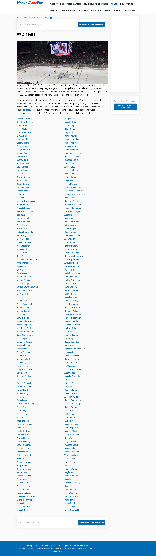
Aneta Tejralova (71, 428)
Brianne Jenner (23, 486)
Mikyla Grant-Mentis (25, 404)
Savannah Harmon (25, 424)
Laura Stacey (70, 410)
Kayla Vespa (69, 462)
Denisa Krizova (71, 143)
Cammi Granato (23, 400)
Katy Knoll (68, 132)
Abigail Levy (69, 167)
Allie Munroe (69, 242)
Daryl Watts (69, 472)
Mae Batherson (23, 174)
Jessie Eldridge (23, 345)
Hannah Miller (70, 218)
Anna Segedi (69, 373)
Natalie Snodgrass (72, 400)
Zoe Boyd (21, 215)
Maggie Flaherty (24, 359)
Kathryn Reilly (70, 328)
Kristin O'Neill (70, 283)
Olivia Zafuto (70, 500)
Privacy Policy (82, 546)
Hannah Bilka (22, 191)
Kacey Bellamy (23, 184)
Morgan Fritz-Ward (25, 369)
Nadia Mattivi (70, 198)
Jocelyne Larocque (72, 153)
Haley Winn (69, 486)
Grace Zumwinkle (72, 510)
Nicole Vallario (70, 448)
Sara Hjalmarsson (24, 445)
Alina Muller (69, 239)
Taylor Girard (22, 390)
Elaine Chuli (22, 266)
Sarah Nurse (69, 270)
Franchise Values (68, 10)
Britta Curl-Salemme (26, 290)
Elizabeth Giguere (24, 386)
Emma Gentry (22, 380)
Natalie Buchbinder (25, 232)
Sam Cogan (22, 273)
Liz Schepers (70, 366)
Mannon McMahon (72, 204)
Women (114, 4)
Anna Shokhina (70, 393)
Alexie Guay (22, 414)
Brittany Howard (24, 455)
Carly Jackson (23, 479)
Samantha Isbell (24, 476)
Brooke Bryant (23, 228)
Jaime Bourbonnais (25, 211)
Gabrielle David (23, 307)
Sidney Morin (70, 232)
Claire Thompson (71, 434)
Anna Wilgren (70, 479)
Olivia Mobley (70, 225)
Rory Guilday (22, 417)
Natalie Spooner (71, 407)
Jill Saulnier (69, 352)
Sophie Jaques (23, 483)
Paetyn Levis (70, 163)
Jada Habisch (23, 421)
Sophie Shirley (70, 390)
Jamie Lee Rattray (72, 325)
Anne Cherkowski (24, 263)
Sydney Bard (22, 160)
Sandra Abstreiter (24, 119)
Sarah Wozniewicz (72, 496)
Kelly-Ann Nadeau (72, 253)
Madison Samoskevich (74, 349)
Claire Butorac (23, 239)
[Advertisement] (125, 53)
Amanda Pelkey (71, 301)
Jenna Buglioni (23, 235)
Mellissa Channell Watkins (28, 259)
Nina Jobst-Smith (24, 489)
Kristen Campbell (24, 242)
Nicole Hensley (23, 441)
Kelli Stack (69, 414)
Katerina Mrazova (72, 235)
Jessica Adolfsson (25, 122)
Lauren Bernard (23, 187)
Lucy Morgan (70, 228)
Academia (84, 10)
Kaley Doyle (22, 338)
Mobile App (129, 10)
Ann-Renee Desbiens (26, 328)
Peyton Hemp (23, 438)
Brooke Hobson (23, 448)
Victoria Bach (22, 153)
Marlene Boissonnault (26, 201)
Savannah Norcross (73, 266)
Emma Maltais (70, 184)
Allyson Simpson (71, 397)
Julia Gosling (22, 393)
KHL (122, 4)
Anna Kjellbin (70, 122)
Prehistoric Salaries (70, 4)
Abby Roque (69, 338)
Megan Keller (22, 503)
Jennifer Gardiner (24, 376)
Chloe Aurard (22, 146)
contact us (27, 110)
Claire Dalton (22, 294)
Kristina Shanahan (72, 383)
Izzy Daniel (21, 297)
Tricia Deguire (23, 314)
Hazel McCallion (71, 201)
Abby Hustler (22, 465)
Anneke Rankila (71, 321)
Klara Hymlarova (24, 469)
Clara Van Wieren (71, 452)
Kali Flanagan (22, 362)
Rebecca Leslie (71, 160)
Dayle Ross (69, 345)
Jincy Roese (69, 331)
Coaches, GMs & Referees (96, 4)
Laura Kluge (69, 126)
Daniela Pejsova (71, 297)
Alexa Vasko (69, 458)
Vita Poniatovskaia (72, 314)
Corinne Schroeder (72, 369)
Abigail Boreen (23, 204)
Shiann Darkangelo (25, 304)
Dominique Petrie (72, 307)
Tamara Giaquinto (24, 383)
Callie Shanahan (71, 380)
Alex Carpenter (23, 246)
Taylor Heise (22, 434)
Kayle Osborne (70, 287)
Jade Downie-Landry (26, 335)
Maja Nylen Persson (73, 273)
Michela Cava (22, 253)
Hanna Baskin (23, 170)
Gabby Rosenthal (71, 342)
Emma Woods (70, 493)
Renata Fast (22, 349)
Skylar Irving (22, 472)
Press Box (96, 10)
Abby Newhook (71, 263)
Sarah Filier (21, 355)
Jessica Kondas (71, 139)
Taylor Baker (22, 156)
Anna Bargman (23, 163)
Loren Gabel (22, 373)
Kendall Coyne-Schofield (27, 287)
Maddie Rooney (71, 335)
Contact (117, 10)
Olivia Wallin (69, 465)
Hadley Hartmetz (24, 431)
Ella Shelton (69, 386)
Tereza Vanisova (71, 455)
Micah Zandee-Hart (72, 503)
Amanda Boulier (24, 208)
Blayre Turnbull (70, 441)
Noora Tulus (69, 438)
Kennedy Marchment (73, 187)
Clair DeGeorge (23, 311)
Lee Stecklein (70, 417)
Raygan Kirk (69, 119)
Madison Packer (71, 290)
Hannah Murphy (71, 246)
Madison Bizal (23, 198)
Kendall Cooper (23, 283)
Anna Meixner (70, 215)
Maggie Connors (24, 280)
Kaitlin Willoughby (72, 483)
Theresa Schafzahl (72, 362)
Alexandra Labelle (72, 146)
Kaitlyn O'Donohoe (72, 280)
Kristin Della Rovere (25, 321)
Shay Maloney (70, 180)
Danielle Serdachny (72, 376)
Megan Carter (23, 249)
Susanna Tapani (71, 424)
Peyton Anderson (24, 139)
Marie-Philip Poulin (72, 318)
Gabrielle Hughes (24, 462)
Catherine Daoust (24, 301)
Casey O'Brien (70, 277)
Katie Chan (21, 256)
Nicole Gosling (23, 397)
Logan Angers (23, 143)
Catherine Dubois (24, 342)
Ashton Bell (22, 180)
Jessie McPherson (72, 208)
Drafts (53, 10)
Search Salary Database (91, 24)
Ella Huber (21, 458)
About (107, 10)
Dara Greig (21, 410)
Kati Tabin (68, 421)
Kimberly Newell (71, 259)
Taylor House (22, 452)
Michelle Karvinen (24, 500)
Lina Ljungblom (71, 170)
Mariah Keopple (23, 507)
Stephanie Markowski (73, 191)
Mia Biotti (21, 194)
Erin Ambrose (23, 136)
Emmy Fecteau (23, 352)
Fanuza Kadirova (24, 493)
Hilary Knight (69, 129)
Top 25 (129, 4)
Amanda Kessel (24, 510)
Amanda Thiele (70, 431)
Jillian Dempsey (24, 325)
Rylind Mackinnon (72, 177)
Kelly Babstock (23, 150)
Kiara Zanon (69, 507)
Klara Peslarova (71, 304)
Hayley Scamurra (71, 359)
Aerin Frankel (22, 366)
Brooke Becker (23, 177)
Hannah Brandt (23, 218)
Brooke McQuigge (72, 211)
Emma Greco (22, 407)
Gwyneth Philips (71, 311)
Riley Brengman (23, 222)
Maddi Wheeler (71, 476)
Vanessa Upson (71, 445)
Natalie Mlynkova (71, 222)
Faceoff (54, 4)
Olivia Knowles (70, 136)
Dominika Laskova (72, 156)
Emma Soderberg (72, 404)
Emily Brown (22, 225)
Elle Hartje (21, 428)
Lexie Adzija (22, 126)
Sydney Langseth (71, 150)
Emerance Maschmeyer (74, 194)
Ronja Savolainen (71, 355)
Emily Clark (21, 270)
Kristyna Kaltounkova (26, 496)
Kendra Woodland (72, 489)
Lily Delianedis (23, 318)
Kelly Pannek (70, 294)
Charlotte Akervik (24, 132)
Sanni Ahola (22, 129)
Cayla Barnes (22, 167)
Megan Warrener (71, 469)
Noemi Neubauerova (73, 256)
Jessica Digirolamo (25, 331)
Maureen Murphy (71, 249)
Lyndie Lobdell (70, 174)
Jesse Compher (24, 277)
